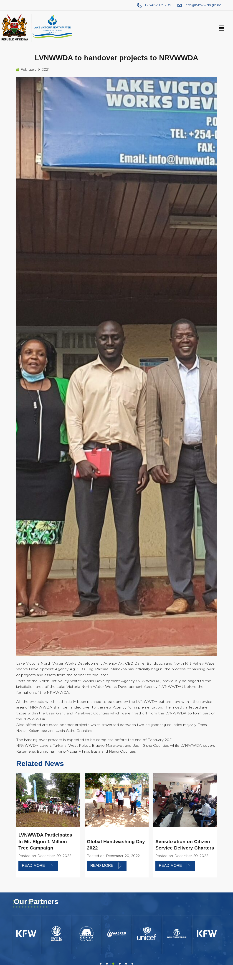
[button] (221, 28)
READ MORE (33, 865)
